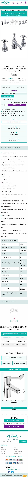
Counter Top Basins (19, 363)
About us (3, 453)
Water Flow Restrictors (14, 358)
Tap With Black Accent (7, 99)
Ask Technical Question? (14, 128)
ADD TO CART (16, 105)
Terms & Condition (18, 451)
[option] (5, 22)
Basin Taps (11, 10)
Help (15, 447)
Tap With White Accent (8, 96)
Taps (5, 10)
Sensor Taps (6, 363)
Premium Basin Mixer (20, 10)
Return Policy (17, 449)
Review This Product (14, 420)
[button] (4, 391)
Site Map (3, 451)
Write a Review (15, 134)
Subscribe (23, 441)
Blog (2, 447)
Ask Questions (14, 426)
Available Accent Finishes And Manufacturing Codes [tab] (14, 334)
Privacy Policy (17, 453)
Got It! (24, 475)
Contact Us (3, 449)
